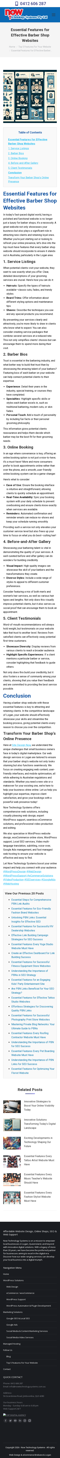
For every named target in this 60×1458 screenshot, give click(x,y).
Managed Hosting (11, 1343)
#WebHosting (11, 883)
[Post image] (12, 1106)
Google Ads (12, 1324)
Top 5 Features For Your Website (22, 1362)
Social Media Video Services (20, 1337)
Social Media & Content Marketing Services (27, 1331)
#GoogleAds (48, 879)
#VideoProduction (13, 879)
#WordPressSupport (15, 875)
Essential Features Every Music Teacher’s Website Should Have (38, 1178)
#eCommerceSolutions (40, 875)
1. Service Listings (18, 148)
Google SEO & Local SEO (18, 1318)
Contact (7, 1369)
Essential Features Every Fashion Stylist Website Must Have (38, 1196)
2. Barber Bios (16, 153)
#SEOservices (32, 879)
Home (6, 1274)
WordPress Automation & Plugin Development (28, 1305)
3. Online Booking (18, 158)
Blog (8, 1356)
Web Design (12, 1286)
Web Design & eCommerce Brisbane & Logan (30, 1455)
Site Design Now (21, 745)
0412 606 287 (33, 4)
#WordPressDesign (14, 871)
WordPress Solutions (13, 1280)
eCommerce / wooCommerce (20, 1293)
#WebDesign (33, 871)
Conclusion (15, 172)
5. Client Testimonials (20, 167)
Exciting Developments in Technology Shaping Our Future (38, 1142)
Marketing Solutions (13, 1312)
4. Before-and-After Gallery (23, 163)
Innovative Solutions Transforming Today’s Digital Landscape (40, 1123)
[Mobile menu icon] (53, 15)
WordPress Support (16, 1299)
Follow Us (7, 1350)
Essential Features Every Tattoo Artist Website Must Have (39, 1160)
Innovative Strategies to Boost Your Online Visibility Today (39, 1105)
